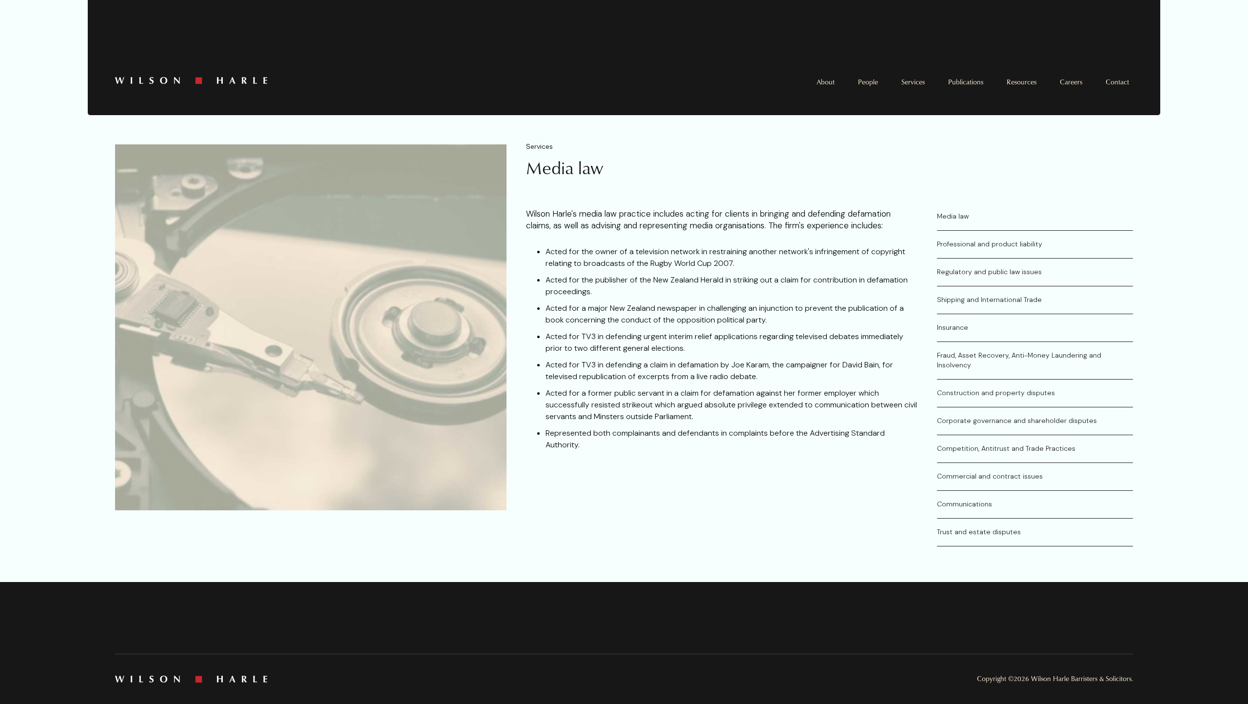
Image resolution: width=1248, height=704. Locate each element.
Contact (1117, 82)
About (826, 82)
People (868, 82)
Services (913, 82)
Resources (1021, 82)
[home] (369, 80)
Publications (965, 82)
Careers (1071, 82)
